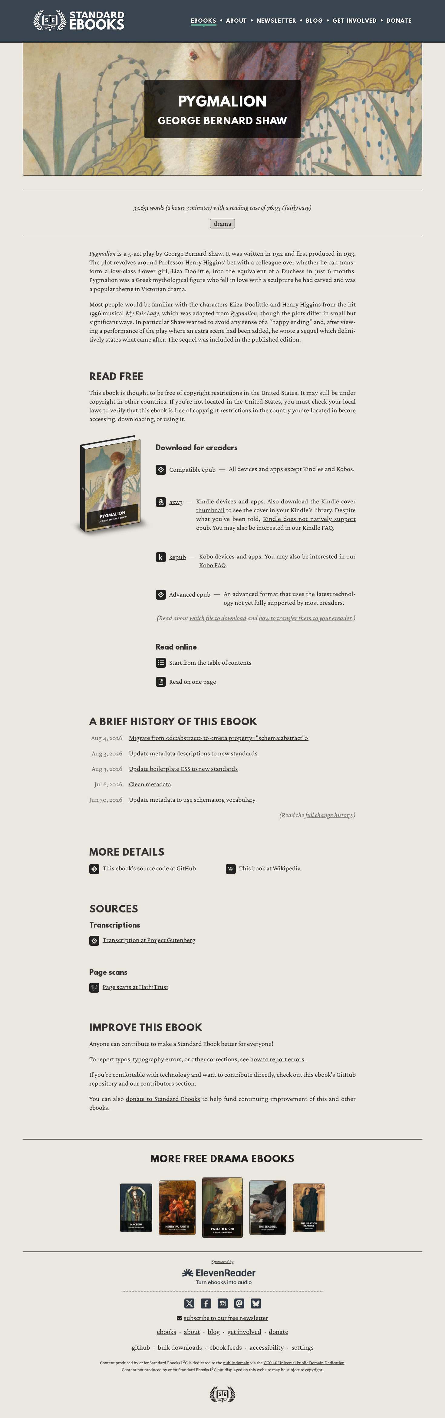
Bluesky (256, 1303)
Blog (314, 21)
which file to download (218, 618)
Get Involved (355, 21)
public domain (236, 1363)
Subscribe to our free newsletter (226, 1318)
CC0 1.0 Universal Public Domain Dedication (304, 1363)
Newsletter (276, 21)
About (236, 21)
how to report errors (277, 1059)
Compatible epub (192, 470)
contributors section (167, 1083)
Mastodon (239, 1303)
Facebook (206, 1303)
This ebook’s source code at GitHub (149, 868)
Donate (399, 21)
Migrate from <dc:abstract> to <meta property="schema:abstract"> (218, 738)
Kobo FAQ (212, 565)
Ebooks (203, 21)
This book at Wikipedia (270, 868)
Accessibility (266, 1347)
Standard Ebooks (78, 20)
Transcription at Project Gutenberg (149, 940)
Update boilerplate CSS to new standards (183, 769)
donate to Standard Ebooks (163, 1099)
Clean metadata (150, 784)
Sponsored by (222, 1261)
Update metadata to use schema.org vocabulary (192, 800)
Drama (222, 224)
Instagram (223, 1303)
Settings (303, 1347)
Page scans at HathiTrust (135, 987)
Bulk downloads (180, 1347)
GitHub (141, 1347)
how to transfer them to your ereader (305, 618)
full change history (328, 815)
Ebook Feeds (225, 1347)
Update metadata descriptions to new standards (193, 753)
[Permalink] (84, 376)
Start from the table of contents (210, 663)
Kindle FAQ (317, 528)
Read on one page (192, 682)
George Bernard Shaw (193, 254)
